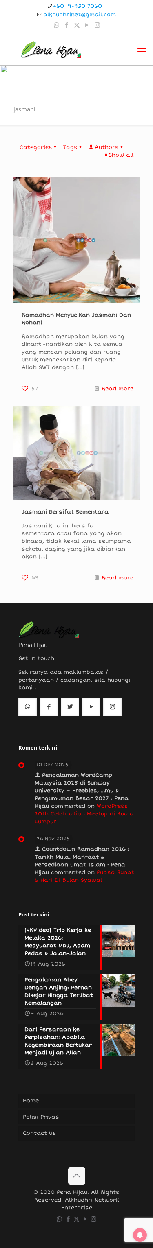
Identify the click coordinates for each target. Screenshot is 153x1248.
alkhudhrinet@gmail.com (79, 14)
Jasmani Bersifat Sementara (65, 512)
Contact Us (39, 1133)
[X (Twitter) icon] (77, 25)
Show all (121, 155)
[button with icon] (27, 707)
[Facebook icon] (67, 25)
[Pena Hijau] (50, 49)
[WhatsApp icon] (56, 25)
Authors (107, 147)
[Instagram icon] (97, 25)
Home (31, 1100)
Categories (36, 147)
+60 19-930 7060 (77, 6)
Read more (117, 388)
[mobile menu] (142, 49)
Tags (70, 147)
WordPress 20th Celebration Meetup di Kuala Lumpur (84, 814)
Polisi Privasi (42, 1117)
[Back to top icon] (76, 1176)
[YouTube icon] (87, 25)
